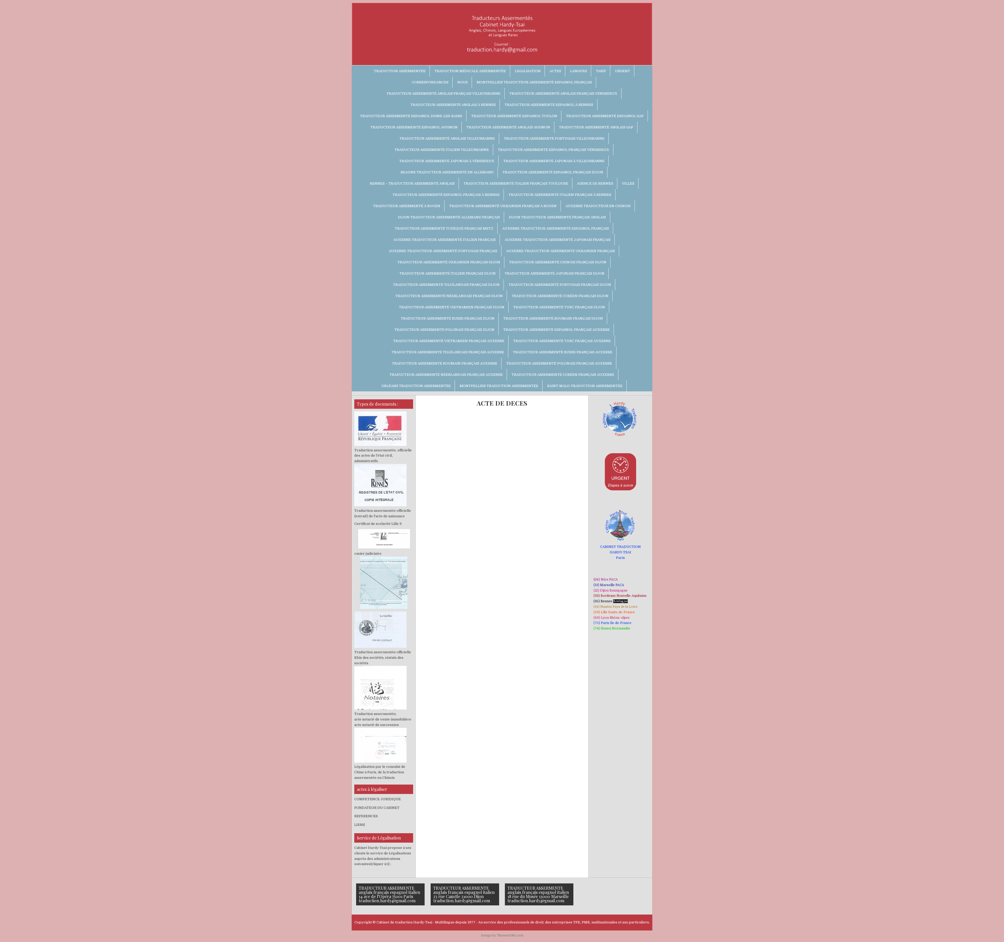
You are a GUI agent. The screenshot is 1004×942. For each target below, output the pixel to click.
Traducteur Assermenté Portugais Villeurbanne (554, 138)
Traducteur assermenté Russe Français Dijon (447, 318)
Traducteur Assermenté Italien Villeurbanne (442, 150)
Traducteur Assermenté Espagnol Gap (605, 116)
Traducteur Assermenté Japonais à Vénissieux (446, 161)
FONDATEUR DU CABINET (377, 808)
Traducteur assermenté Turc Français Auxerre (562, 341)
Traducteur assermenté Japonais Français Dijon (554, 273)
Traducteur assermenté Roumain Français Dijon (553, 318)
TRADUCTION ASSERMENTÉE (400, 71)
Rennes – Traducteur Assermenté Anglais (412, 183)
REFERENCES (366, 816)
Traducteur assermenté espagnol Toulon (514, 116)
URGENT (622, 71)
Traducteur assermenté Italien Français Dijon (448, 273)
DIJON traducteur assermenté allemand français (449, 217)
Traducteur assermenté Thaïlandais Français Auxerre (448, 352)
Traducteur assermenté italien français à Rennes (560, 195)
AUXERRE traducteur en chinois (598, 206)
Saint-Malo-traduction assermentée (585, 386)
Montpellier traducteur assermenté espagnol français (534, 82)
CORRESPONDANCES (430, 82)
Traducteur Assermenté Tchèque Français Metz (444, 228)
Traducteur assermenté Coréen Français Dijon (560, 296)
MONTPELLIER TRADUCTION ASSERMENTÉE (499, 386)
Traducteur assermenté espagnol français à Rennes (446, 195)
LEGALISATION (528, 71)
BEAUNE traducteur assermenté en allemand (447, 172)
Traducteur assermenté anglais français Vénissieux (563, 93)
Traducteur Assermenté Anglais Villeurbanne (447, 138)
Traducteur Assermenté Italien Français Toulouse (516, 183)
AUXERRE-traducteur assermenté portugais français (443, 251)
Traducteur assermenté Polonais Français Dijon (444, 330)
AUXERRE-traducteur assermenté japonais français (558, 240)
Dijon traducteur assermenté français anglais (557, 217)
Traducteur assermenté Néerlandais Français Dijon (449, 296)
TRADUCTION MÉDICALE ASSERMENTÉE (470, 71)
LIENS (359, 825)
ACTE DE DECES (502, 403)
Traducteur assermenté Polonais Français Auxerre (559, 363)
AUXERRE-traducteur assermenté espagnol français (555, 228)
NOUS (462, 82)
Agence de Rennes (595, 183)
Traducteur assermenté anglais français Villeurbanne (443, 93)
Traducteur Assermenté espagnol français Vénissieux (553, 150)
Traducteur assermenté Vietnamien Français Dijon (451, 307)
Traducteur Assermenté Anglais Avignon (508, 127)
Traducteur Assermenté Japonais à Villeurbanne (553, 161)
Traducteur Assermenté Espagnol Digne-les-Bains (411, 116)
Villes (628, 183)
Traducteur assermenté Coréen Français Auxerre (563, 375)
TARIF (601, 71)
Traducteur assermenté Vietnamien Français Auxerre (448, 341)
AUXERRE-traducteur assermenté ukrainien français (560, 251)
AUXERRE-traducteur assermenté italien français (444, 240)
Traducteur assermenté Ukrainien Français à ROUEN (503, 206)
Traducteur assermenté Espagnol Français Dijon (553, 172)
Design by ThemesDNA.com (502, 935)
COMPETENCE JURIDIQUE (377, 799)
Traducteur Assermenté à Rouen (406, 206)
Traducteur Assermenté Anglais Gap (596, 127)
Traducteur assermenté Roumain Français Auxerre (444, 363)
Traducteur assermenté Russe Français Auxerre (562, 352)
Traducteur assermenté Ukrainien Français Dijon (448, 262)
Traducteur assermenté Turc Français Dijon (559, 307)
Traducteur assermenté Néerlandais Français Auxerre (446, 375)
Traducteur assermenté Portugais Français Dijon (560, 285)
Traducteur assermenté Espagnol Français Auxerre (556, 330)
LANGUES (578, 71)
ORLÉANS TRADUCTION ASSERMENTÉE (416, 386)
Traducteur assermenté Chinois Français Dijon (557, 262)
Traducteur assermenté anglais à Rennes (453, 105)
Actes (555, 71)
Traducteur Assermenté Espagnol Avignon (414, 127)
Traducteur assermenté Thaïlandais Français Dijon (446, 285)
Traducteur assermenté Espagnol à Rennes (549, 105)
